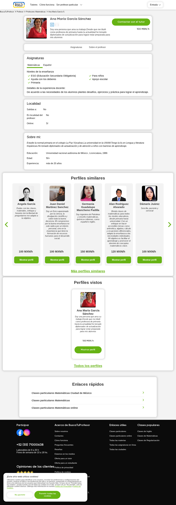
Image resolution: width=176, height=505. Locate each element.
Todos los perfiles (88, 366)
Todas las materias (117, 440)
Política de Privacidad (63, 486)
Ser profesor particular (67, 5)
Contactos (59, 436)
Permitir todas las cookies (47, 495)
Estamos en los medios (65, 454)
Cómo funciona (46, 5)
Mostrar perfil (26, 260)
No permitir (20, 495)
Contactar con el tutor (131, 22)
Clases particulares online (120, 436)
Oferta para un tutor (63, 458)
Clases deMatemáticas (147, 436)
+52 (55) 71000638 (29, 444)
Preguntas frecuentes (64, 445)
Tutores (33, 5)
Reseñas (58, 449)
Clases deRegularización (148, 440)
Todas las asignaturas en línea (122, 445)
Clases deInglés (144, 431)
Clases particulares (117, 431)
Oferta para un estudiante (66, 463)
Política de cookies (63, 472)
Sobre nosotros (61, 431)
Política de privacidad (64, 467)
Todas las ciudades (117, 449)
